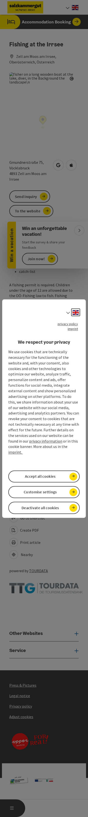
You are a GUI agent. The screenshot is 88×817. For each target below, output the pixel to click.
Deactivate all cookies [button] (40, 507)
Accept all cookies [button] (40, 476)
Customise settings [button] (40, 492)
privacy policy (68, 324)
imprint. (15, 452)
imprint (73, 329)
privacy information (45, 441)
